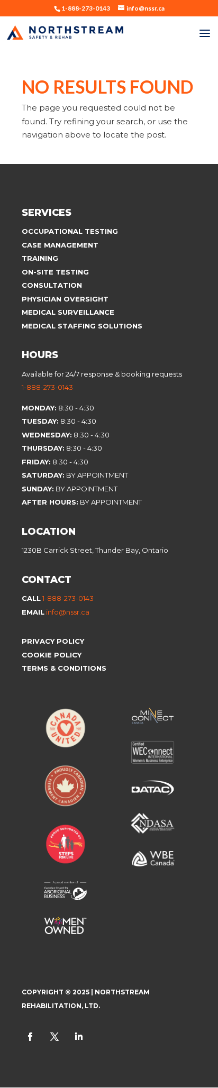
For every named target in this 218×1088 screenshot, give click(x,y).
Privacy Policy (53, 641)
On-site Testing (55, 272)
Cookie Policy (53, 655)
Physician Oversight (65, 299)
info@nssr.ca (67, 612)
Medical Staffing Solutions (82, 326)
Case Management (60, 245)
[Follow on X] (54, 1036)
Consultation (52, 285)
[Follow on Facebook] (30, 1036)
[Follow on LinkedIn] (78, 1036)
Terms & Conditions (64, 668)
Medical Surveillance (69, 312)
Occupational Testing (70, 231)
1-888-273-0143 (47, 387)
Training (40, 258)
